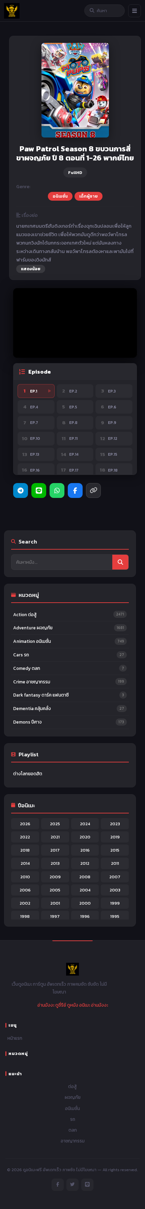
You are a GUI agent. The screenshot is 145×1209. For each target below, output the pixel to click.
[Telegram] (20, 490)
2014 (25, 863)
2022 (25, 837)
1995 (114, 916)
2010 (25, 877)
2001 (55, 903)
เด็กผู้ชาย (88, 196)
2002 (25, 903)
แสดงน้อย (30, 269)
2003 (115, 890)
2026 (25, 824)
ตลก (72, 1130)
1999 (115, 903)
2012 (84, 863)
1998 (25, 916)
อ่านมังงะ (45, 1005)
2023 (115, 824)
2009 (55, 877)
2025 (55, 824)
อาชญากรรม (73, 1140)
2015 (114, 850)
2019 (115, 837)
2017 (55, 850)
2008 (84, 877)
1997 (55, 916)
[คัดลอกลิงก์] (93, 490)
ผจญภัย (73, 1097)
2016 (85, 850)
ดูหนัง (72, 1005)
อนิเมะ (84, 1005)
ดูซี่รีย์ (60, 1005)
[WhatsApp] (57, 490)
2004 (85, 890)
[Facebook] (75, 490)
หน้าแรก (14, 1038)
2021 (55, 837)
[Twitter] (72, 1185)
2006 (25, 890)
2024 (85, 824)
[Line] (38, 490)
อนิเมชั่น (60, 196)
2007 (114, 877)
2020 (85, 837)
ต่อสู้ (72, 1086)
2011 (115, 863)
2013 (55, 863)
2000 (85, 903)
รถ (72, 1119)
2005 (55, 890)
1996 (85, 916)
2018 (25, 850)
